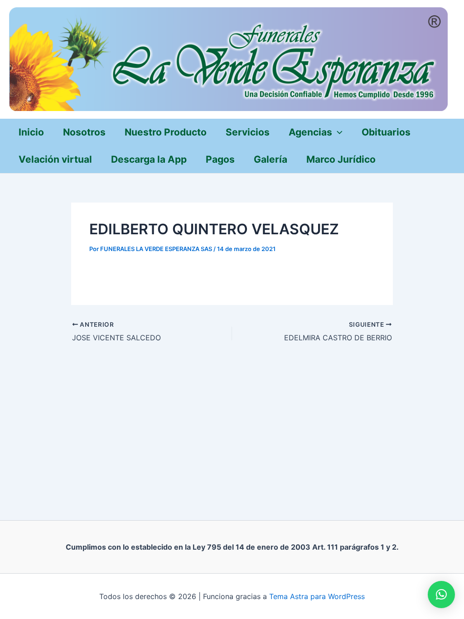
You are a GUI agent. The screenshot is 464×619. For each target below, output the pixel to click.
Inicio (31, 132)
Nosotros (84, 132)
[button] (441, 594)
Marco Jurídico (341, 159)
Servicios (248, 132)
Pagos (220, 159)
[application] (337, 132)
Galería (270, 159)
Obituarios (386, 132)
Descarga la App (149, 159)
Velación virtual (55, 159)
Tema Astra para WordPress (317, 596)
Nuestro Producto (166, 132)
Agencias (310, 132)
